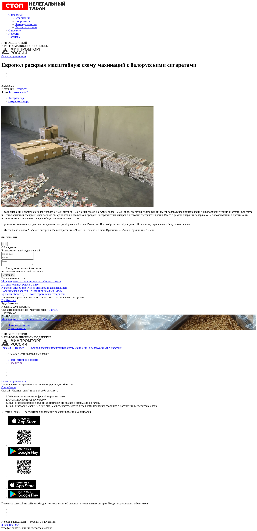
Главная (6, 347)
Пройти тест (8, 300)
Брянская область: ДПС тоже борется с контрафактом (33, 294)
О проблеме (15, 14)
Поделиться (15, 362)
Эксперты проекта (26, 27)
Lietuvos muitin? (18, 92)
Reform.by (21, 88)
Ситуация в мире (18, 101)
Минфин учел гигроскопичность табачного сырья (31, 281)
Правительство (17, 328)
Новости (13, 33)
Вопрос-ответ (23, 21)
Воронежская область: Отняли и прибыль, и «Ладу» (32, 290)
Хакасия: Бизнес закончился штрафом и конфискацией (34, 287)
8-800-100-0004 (10, 524)
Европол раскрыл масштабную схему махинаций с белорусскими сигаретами (76, 347)
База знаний (22, 17)
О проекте (14, 30)
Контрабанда (16, 98)
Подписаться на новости (23, 359)
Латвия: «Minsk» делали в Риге (19, 284)
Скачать (53, 309)
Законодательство (26, 24)
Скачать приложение (13, 56)
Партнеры (14, 36)
